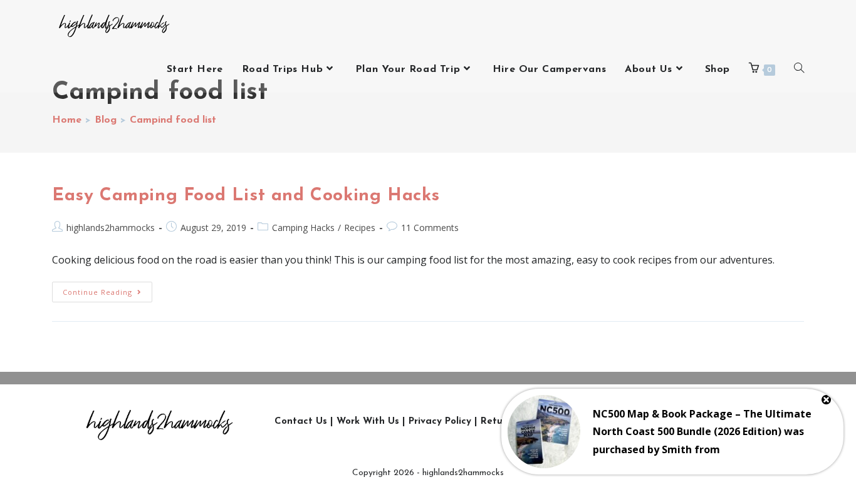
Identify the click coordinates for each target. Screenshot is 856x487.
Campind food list (173, 120)
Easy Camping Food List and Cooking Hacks (246, 196)
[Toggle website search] (799, 69)
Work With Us (368, 421)
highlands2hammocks (110, 227)
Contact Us (300, 421)
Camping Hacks (303, 227)
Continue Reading (107, 289)
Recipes (359, 227)
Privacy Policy (440, 421)
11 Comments (430, 227)
